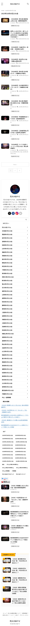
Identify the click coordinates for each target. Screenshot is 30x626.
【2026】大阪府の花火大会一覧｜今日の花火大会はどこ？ (19, 570)
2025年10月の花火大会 (23, 23)
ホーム (4, 613)
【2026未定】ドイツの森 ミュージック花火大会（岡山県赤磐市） (19, 146)
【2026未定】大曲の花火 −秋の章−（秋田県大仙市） (19, 48)
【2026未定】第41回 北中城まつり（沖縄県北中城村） (19, 72)
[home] (20, 213)
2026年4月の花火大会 (20, 448)
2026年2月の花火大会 (20, 445)
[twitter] (9, 213)
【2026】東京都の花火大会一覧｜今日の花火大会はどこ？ (19, 561)
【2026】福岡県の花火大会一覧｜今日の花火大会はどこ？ (19, 580)
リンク (11, 615)
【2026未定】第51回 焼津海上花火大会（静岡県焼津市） (19, 20)
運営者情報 (24, 613)
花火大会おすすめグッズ (8, 474)
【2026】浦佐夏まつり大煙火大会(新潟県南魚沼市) (14, 421)
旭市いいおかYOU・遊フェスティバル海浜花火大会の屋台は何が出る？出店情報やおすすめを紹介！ (19, 34)
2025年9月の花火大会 (17, 152)
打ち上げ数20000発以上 (22, 467)
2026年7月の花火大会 (7, 454)
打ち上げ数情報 (6, 471)
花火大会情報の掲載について (14, 613)
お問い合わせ (5, 615)
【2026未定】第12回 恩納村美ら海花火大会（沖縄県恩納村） (19, 103)
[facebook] (13, 213)
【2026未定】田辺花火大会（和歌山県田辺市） (18, 60)
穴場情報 (14, 471)
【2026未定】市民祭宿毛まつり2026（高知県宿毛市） (19, 118)
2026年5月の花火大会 (7, 451)
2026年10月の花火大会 (20, 458)
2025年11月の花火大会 (7, 442)
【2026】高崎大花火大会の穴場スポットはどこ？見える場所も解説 (19, 601)
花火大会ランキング (20, 474)
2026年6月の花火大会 (20, 451)
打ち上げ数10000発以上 (12, 464)
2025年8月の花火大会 (20, 435)
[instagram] (16, 213)
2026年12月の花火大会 (21, 461)
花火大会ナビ (15, 4)
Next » (15, 164)
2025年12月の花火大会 (21, 442)
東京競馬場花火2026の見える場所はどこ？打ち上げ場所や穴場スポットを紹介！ (14, 416)
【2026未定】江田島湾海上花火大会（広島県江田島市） (19, 132)
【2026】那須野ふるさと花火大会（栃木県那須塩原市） (14, 406)
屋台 (3, 464)
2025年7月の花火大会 (7, 435)
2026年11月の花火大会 (7, 461)
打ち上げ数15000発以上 (8, 467)
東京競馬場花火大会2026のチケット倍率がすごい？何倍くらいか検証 (14, 426)
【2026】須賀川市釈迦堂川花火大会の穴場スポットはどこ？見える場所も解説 (19, 590)
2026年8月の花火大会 (20, 454)
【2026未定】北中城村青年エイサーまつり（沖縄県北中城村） (19, 87)
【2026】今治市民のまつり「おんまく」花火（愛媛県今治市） (14, 411)
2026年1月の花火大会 (7, 445)
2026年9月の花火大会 (7, 458)
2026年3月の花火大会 (7, 448)
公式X (16, 615)
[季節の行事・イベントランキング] (5, 482)
